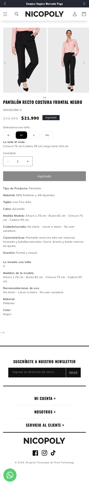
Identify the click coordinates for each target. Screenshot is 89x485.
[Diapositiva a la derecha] (84, 62)
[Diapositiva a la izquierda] (4, 62)
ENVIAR (73, 372)
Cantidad (9, 153)
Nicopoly (31, 462)
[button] (16, 14)
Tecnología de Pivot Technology (55, 462)
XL (50, 136)
